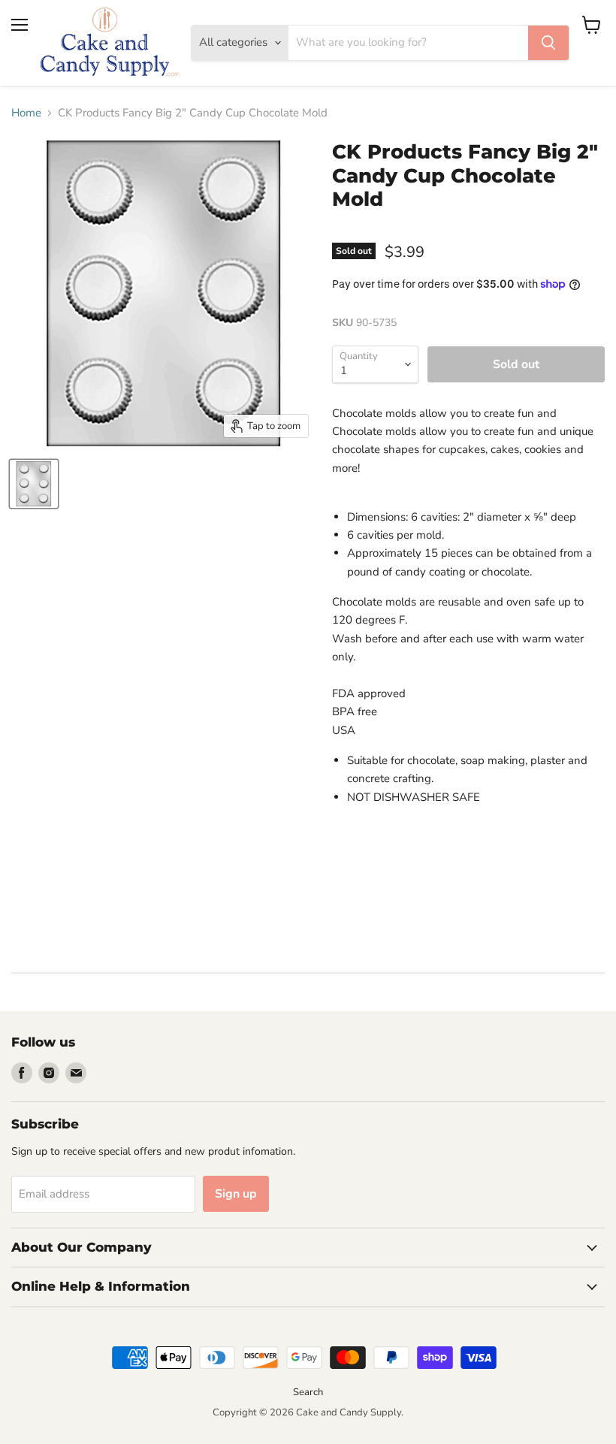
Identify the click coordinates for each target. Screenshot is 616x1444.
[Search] (548, 43)
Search (308, 1392)
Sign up (236, 1194)
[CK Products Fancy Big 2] (34, 484)
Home (26, 113)
